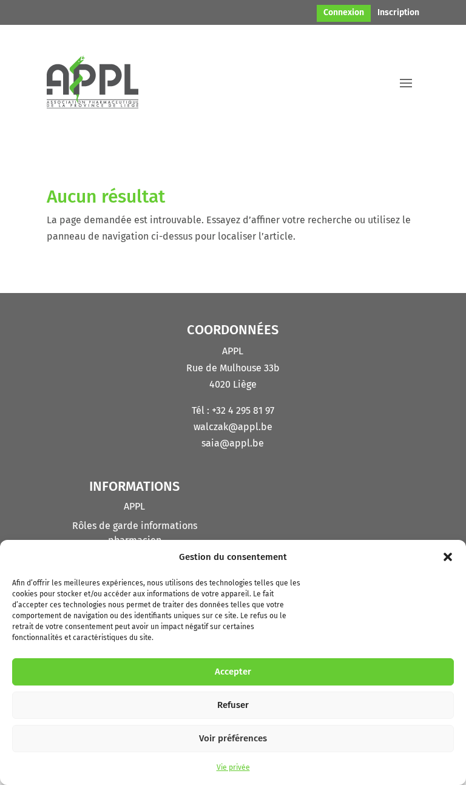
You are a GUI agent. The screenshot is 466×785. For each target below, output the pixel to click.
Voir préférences (233, 738)
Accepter (233, 671)
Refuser (233, 704)
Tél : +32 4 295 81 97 (233, 410)
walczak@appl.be (233, 427)
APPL (134, 506)
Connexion (343, 13)
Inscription (398, 13)
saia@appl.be (232, 443)
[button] (448, 557)
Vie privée (233, 767)
